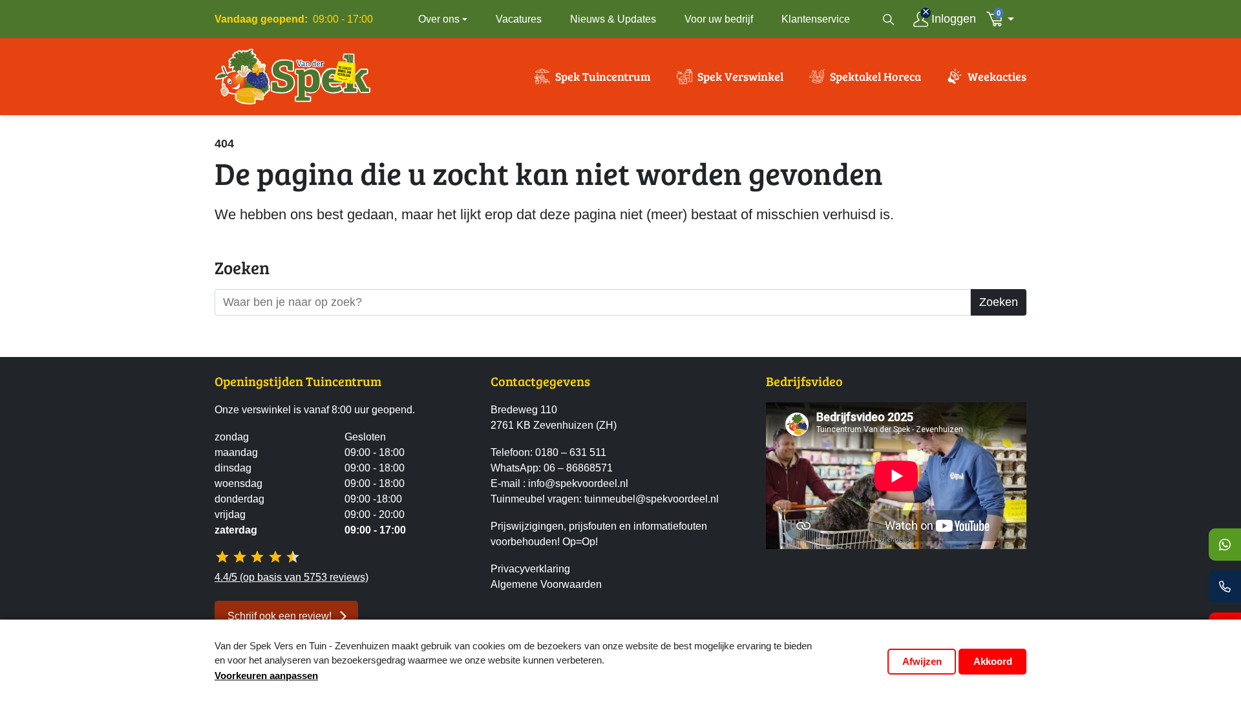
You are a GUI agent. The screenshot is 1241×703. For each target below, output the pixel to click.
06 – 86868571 (578, 467)
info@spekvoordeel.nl (578, 483)
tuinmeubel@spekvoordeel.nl (651, 498)
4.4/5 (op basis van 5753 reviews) (291, 577)
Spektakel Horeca (875, 76)
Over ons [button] (439, 19)
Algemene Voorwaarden (546, 584)
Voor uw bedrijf (718, 19)
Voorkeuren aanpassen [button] (266, 675)
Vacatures (519, 19)
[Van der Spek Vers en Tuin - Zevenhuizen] (293, 76)
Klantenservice (815, 19)
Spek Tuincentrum (603, 76)
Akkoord (992, 661)
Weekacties (997, 76)
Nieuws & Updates (613, 19)
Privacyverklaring (530, 568)
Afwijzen (922, 661)
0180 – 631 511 (570, 452)
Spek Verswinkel (740, 76)
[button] (1003, 19)
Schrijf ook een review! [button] (280, 616)
